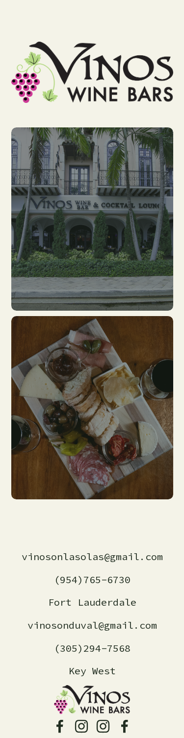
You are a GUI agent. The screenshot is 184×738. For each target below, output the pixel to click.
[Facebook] (60, 726)
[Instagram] (81, 726)
